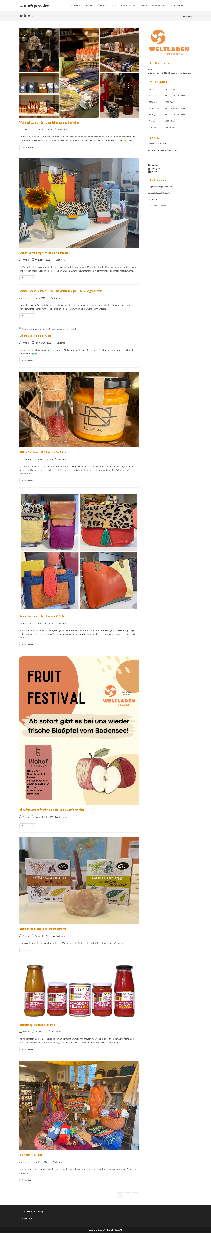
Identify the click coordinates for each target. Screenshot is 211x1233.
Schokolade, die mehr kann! (35, 336)
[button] (170, 108)
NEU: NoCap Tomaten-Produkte (37, 1025)
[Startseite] (179, 16)
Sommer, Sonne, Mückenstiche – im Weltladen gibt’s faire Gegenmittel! (60, 291)
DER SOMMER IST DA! (30, 1155)
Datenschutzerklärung (32, 1211)
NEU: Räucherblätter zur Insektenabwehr (42, 929)
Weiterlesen (28, 148)
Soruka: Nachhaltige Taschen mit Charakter (44, 253)
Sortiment (187, 16)
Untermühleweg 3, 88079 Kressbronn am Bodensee (169, 73)
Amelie (26, 259)
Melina (26, 129)
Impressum (27, 1218)
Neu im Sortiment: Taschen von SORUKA (42, 616)
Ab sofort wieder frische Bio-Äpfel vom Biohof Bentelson (52, 810)
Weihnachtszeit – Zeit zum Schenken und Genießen (49, 122)
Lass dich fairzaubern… (36, 5)
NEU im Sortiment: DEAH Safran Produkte (42, 452)
